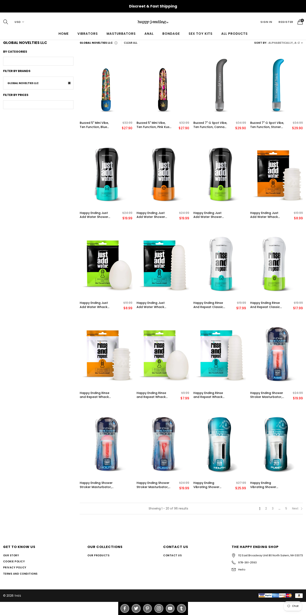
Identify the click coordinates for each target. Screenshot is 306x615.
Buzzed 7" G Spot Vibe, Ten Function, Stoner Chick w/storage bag (267, 125)
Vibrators (87, 33)
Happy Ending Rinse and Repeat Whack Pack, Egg (151, 395)
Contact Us (172, 555)
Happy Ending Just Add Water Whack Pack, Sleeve (151, 305)
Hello (241, 570)
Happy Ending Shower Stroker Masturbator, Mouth (96, 485)
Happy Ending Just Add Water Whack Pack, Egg (94, 305)
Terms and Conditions (20, 573)
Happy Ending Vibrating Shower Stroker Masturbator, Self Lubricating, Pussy (267, 485)
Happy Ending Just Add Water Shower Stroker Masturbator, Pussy (209, 215)
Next (295, 508)
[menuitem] (63, 33)
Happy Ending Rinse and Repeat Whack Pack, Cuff (94, 395)
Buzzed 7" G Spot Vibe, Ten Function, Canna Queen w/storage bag (210, 125)
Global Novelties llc (23, 83)
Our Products (98, 555)
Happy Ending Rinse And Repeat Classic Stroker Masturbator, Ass (209, 305)
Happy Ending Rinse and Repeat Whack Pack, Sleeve (208, 395)
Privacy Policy (14, 567)
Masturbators (121, 33)
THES (17, 596)
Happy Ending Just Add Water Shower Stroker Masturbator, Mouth (152, 215)
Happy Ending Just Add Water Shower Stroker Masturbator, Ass (96, 215)
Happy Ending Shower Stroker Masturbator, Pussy (153, 485)
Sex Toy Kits (201, 33)
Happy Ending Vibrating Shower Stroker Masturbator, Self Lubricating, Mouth (210, 485)
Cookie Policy (14, 561)
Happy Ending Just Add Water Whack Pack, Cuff (264, 215)
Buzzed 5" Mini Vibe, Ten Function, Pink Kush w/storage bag (154, 125)
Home (63, 33)
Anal (149, 33)
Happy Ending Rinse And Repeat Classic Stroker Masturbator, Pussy (266, 305)
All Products (234, 33)
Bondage (171, 33)
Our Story (11, 555)
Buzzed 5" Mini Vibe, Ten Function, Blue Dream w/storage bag (97, 125)
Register (286, 22)
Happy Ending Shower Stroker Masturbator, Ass (266, 395)
